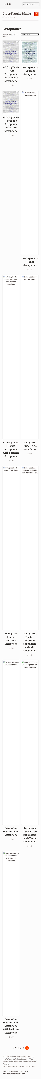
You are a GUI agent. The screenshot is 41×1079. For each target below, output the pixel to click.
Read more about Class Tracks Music (16, 1071)
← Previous (17, 1048)
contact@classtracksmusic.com (14, 1074)
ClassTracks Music (17, 13)
